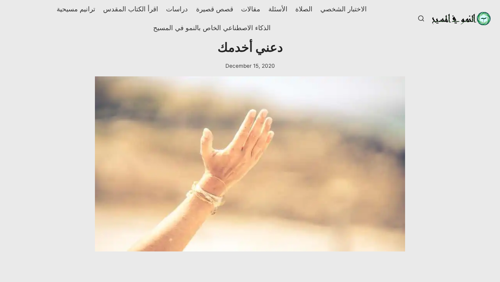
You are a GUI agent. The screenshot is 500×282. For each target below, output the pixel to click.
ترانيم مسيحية (76, 9)
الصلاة (303, 9)
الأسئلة (278, 9)
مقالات (250, 9)
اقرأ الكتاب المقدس (130, 9)
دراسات (177, 9)
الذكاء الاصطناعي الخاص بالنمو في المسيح (212, 28)
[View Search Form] (421, 19)
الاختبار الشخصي (343, 9)
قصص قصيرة (214, 9)
